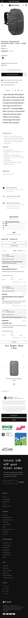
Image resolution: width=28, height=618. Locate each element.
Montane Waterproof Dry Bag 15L (14, 378)
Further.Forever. (14, 415)
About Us (5, 496)
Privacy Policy (6, 568)
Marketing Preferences (7, 575)
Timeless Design (6, 549)
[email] (21, 90)
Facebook (7, 586)
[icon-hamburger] (2, 5)
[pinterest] (18, 90)
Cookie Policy (5, 565)
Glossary (14, 419)
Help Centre (5, 515)
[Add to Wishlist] (25, 74)
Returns (4, 527)
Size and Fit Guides (7, 545)
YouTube (6, 591)
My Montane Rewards (7, 517)
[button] (7, 51)
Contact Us (5, 534)
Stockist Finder (6, 501)
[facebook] (12, 90)
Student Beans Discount (8, 519)
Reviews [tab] (4, 239)
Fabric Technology (6, 554)
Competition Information (8, 577)
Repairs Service (6, 547)
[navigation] (3, 367)
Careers (4, 504)
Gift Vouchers (5, 522)
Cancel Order (5, 531)
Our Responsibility (6, 499)
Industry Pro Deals (6, 506)
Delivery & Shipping (7, 524)
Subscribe (21, 482)
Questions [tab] (13, 239)
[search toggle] (22, 5)
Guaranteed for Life (7, 542)
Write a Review (16, 246)
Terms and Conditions (7, 570)
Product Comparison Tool (8, 529)
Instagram (7, 588)
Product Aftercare (6, 552)
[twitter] (15, 90)
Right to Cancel (6, 572)
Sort (15, 250)
